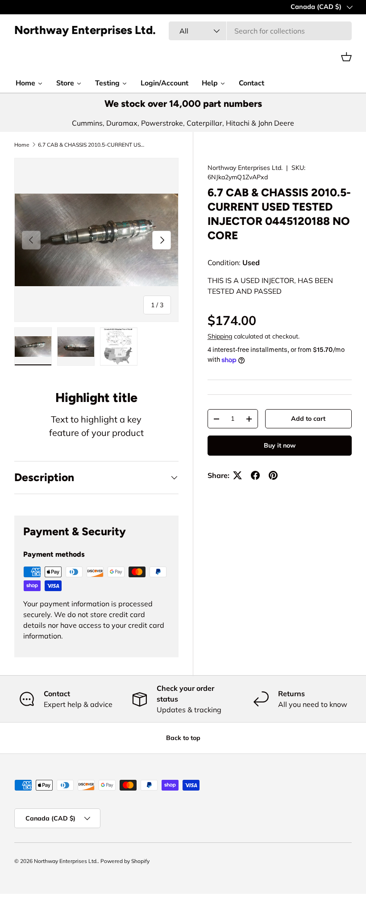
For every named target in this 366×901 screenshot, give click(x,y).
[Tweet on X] (237, 475)
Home (21, 145)
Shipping (220, 336)
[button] (346, 57)
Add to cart (308, 419)
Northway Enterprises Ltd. (245, 168)
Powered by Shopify (125, 861)
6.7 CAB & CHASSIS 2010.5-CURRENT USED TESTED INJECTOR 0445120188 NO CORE (91, 145)
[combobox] (260, 30)
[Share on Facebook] (255, 475)
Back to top (183, 738)
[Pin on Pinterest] (273, 475)
